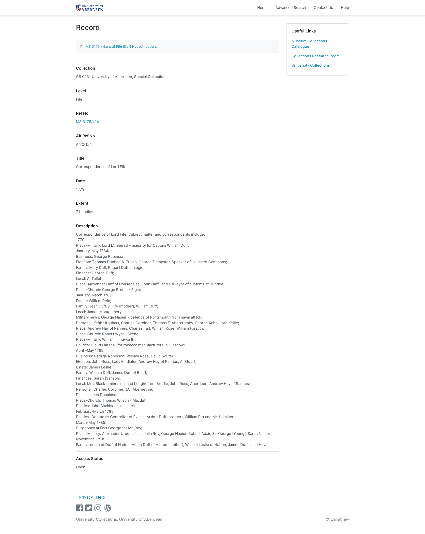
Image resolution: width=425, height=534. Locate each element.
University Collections (310, 65)
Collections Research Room (315, 56)
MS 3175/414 (87, 121)
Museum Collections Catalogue (309, 44)
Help (345, 7)
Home (262, 7)
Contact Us (323, 7)
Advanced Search (290, 7)
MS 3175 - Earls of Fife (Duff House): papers (121, 46)
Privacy (86, 497)
